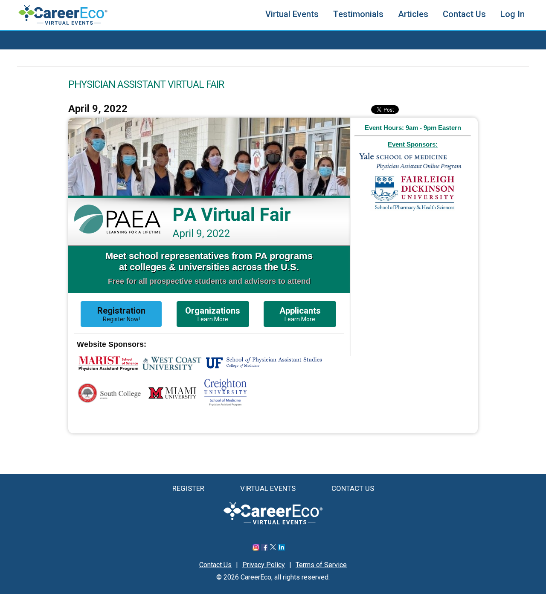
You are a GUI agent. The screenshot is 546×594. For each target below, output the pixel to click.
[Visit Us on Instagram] (256, 548)
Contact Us (464, 14)
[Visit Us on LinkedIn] (281, 548)
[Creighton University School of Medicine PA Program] (225, 404)
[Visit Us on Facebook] (264, 548)
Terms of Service (321, 565)
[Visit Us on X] (273, 548)
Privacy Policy (263, 565)
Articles (413, 14)
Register (188, 488)
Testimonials (358, 14)
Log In (512, 14)
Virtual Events (292, 14)
